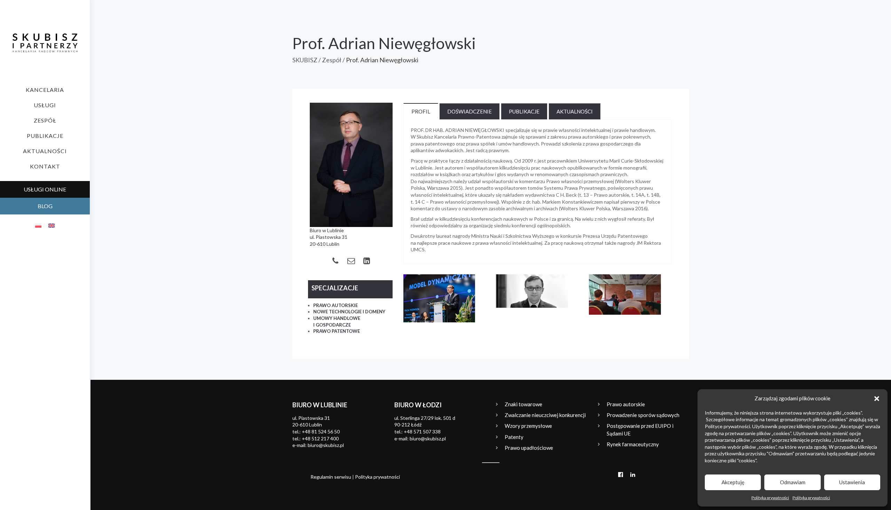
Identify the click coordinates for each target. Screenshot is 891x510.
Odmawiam (792, 482)
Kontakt (45, 166)
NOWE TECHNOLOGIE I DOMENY (349, 311)
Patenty (514, 437)
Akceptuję (733, 482)
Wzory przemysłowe (528, 426)
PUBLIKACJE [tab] (524, 111)
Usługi (45, 105)
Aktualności (45, 151)
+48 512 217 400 (320, 438)
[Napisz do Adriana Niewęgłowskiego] (351, 260)
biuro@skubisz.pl (326, 445)
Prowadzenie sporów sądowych (643, 415)
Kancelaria (45, 89)
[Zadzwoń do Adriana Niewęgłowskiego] (335, 260)
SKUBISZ (304, 60)
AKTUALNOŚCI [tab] (575, 111)
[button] (876, 398)
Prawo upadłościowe (529, 448)
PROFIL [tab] (420, 111)
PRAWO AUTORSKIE (335, 305)
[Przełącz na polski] (38, 225)
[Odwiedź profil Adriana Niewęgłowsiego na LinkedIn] (366, 260)
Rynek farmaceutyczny (633, 444)
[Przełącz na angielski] (51, 225)
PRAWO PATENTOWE (336, 331)
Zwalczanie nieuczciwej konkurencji (545, 415)
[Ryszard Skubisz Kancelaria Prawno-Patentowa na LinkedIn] (632, 474)
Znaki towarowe (523, 404)
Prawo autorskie (626, 404)
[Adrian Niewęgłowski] (351, 165)
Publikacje (45, 135)
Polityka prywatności (770, 497)
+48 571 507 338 (422, 431)
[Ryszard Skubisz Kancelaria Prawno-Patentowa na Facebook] (620, 474)
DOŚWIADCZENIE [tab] (469, 111)
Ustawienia (852, 482)
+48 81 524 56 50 (321, 431)
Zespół (45, 120)
